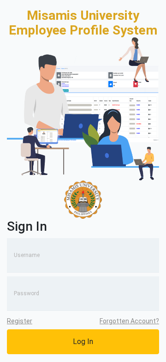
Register (19, 321)
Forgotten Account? (129, 321)
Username (27, 255)
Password (26, 293)
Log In (83, 341)
